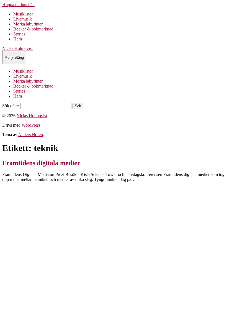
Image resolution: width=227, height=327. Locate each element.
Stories (19, 34)
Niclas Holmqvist (17, 48)
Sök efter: (10, 105)
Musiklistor (23, 14)
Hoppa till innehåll (18, 4)
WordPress (31, 125)
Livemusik (22, 19)
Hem (17, 39)
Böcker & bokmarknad (33, 29)
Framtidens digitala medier (41, 163)
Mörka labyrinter (28, 24)
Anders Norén (30, 134)
